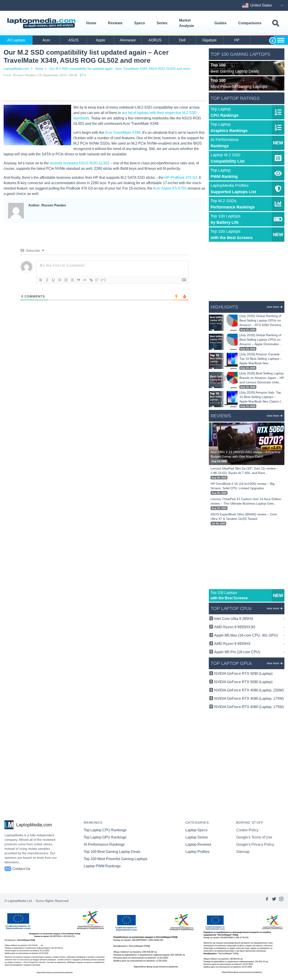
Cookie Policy (247, 830)
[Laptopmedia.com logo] (42, 23)
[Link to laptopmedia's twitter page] (274, 901)
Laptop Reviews (198, 844)
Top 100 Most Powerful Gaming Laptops (115, 859)
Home (91, 23)
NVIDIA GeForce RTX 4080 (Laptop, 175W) (249, 707)
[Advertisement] (104, 90)
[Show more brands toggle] (281, 40)
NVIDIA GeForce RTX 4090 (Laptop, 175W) (249, 698)
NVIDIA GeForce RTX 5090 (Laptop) (243, 673)
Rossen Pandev (24, 75)
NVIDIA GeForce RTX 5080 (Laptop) (243, 682)
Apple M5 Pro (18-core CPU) (249, 652)
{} (97, 279)
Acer (46, 40)
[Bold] (41, 280)
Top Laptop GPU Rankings (105, 837)
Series (162, 23)
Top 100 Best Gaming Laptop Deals (112, 852)
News (39, 68)
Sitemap (243, 852)
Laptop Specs (196, 830)
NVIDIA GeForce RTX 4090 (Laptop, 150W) (249, 690)
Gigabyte (209, 40)
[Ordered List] (66, 280)
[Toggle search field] (276, 23)
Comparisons (249, 23)
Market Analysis (186, 23)
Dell (182, 40)
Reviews (115, 23)
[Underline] (53, 280)
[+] (103, 279)
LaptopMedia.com (16, 68)
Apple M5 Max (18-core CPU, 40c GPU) (249, 635)
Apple (100, 40)
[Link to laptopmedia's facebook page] (267, 901)
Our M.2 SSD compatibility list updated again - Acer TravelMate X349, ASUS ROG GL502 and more (119, 68)
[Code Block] (85, 280)
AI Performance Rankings (104, 844)
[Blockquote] (78, 280)
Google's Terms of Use (254, 837)
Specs (139, 23)
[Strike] (59, 280)
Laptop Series (196, 837)
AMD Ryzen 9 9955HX (249, 644)
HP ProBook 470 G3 (180, 177)
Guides (220, 23)
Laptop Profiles (197, 852)
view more (273, 307)
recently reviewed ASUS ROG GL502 (79, 163)
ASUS (73, 40)
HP (236, 40)
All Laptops (16, 40)
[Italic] (47, 280)
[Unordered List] (72, 280)
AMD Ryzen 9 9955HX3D (249, 627)
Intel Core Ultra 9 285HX (249, 619)
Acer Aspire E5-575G (170, 188)
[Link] (91, 280)
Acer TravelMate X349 (122, 132)
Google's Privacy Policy (255, 844)
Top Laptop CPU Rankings (105, 830)
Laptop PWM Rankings (102, 866)
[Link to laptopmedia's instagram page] (281, 901)
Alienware (128, 40)
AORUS (155, 40)
